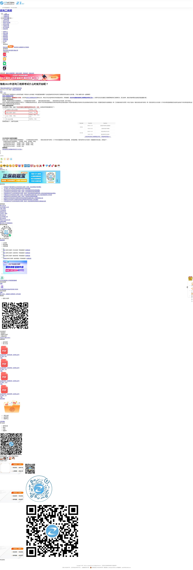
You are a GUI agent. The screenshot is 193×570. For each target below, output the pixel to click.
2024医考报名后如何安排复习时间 (9, 289)
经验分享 (15, 50)
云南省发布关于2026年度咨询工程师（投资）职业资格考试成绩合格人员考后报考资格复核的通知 (30, 193)
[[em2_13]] (37, 165)
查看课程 (2, 240)
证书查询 (26, 47)
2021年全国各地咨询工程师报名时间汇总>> (81, 97)
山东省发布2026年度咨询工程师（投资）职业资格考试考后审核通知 (22, 191)
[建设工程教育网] (96, 3)
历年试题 (10, 50)
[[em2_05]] (13, 165)
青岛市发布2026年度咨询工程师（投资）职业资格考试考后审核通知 (22, 190)
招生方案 (5, 33)
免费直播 (5, 39)
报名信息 (5, 47)
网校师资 (5, 36)
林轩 (4, 250)
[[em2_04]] (10, 165)
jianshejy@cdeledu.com (112, 567)
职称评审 (5, 29)
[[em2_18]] (52, 165)
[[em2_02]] (4, 165)
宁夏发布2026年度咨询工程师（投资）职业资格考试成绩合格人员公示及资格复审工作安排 (28, 194)
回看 (1, 283)
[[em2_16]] (46, 165)
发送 (1, 168)
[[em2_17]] (49, 165)
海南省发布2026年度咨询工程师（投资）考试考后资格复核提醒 (20, 196)
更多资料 (2, 398)
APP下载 (9, 18)
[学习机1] (30, 80)
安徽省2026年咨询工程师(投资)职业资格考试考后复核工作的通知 (21, 199)
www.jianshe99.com (89, 565)
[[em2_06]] (16, 165)
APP (192, 285)
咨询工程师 (6, 10)
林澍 (4, 255)
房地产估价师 (6, 22)
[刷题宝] (30, 183)
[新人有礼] (190, 278)
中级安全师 (6, 25)
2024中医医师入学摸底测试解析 (8, 280)
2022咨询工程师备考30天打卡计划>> (12, 149)
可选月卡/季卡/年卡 (5, 337)
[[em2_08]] (22, 165)
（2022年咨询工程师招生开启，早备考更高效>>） (97, 136)
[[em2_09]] (25, 165)
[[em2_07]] (19, 165)
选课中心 (5, 31)
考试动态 (25, 73)
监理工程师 (6, 24)
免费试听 (5, 34)
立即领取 (2, 421)
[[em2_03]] (7, 165)
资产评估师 (6, 27)
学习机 (5, 41)
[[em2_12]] (34, 165)
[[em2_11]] (31, 165)
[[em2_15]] (43, 165)
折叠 (187, 287)
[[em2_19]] (55, 165)
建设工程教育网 (10, 73)
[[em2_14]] (40, 165)
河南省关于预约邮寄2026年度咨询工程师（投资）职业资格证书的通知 (22, 187)
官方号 (2, 18)
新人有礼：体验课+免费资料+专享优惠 (10, 294)
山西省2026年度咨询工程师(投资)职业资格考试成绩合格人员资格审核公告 (23, 198)
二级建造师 (6, 16)
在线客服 (191, 291)
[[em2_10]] (28, 165)
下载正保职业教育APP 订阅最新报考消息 (11, 88)
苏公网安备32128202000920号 (97, 567)
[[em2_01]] (1, 165)
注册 (6, 13)
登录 (2, 13)
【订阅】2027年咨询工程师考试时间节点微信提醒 (17, 188)
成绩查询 (21, 47)
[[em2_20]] (58, 165)
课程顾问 (191, 296)
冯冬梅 (5, 258)
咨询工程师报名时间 (7, 96)
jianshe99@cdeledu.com (126, 567)
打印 (1, 91)
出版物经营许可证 (85, 567)
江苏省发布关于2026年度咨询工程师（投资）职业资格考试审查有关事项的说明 (25, 201)
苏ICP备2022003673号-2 (76, 567)
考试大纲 (5, 50)
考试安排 (16, 47)
